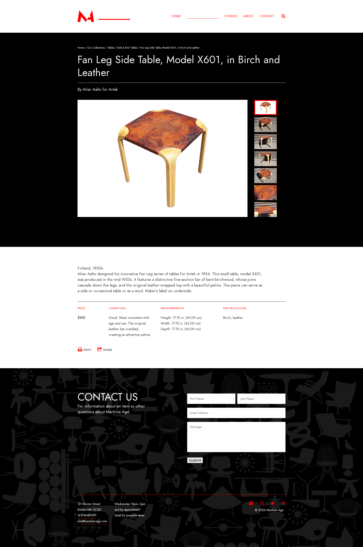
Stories (231, 16)
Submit (195, 460)
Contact (267, 16)
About (248, 16)
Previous (265, 101)
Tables (110, 48)
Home (176, 16)
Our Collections (96, 48)
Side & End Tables (127, 48)
